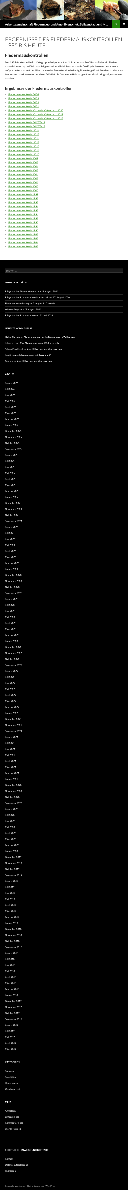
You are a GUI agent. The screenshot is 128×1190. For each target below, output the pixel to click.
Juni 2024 (10, 539)
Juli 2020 (9, 815)
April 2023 (10, 623)
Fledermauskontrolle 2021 (23, 106)
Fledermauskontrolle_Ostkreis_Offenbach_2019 (35, 114)
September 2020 (13, 803)
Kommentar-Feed (14, 1122)
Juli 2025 (9, 461)
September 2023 (13, 593)
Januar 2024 (11, 569)
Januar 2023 (11, 641)
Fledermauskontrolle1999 (23, 194)
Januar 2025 (11, 497)
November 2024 (13, 509)
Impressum (10, 1170)
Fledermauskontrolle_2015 (23, 134)
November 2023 (13, 581)
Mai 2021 (10, 755)
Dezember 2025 (13, 431)
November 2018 (13, 935)
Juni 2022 (10, 683)
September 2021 (13, 731)
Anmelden (10, 1110)
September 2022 (13, 665)
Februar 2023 (12, 635)
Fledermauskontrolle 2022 (23, 102)
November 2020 (13, 791)
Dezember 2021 (13, 719)
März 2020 (10, 839)
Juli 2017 (9, 1031)
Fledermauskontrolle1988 (23, 234)
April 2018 (10, 977)
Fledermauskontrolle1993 (23, 218)
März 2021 (10, 767)
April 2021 (10, 761)
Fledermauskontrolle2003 (23, 178)
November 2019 (13, 863)
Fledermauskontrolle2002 (23, 186)
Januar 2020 (11, 851)
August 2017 (11, 1025)
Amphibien (10, 1076)
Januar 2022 (11, 713)
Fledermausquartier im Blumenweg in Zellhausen (49, 337)
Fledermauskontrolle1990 (23, 230)
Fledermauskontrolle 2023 (23, 98)
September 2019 (13, 875)
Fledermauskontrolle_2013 (23, 142)
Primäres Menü (124, 24)
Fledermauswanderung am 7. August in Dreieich (30, 303)
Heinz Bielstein (12, 337)
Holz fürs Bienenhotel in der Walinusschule (37, 343)
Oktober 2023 (12, 587)
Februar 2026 (12, 419)
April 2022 (10, 695)
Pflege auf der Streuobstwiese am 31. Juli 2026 (29, 315)
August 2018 (11, 953)
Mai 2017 (10, 1037)
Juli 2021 (9, 743)
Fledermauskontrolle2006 (23, 166)
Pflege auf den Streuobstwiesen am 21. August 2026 (31, 291)
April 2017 (10, 1043)
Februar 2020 (12, 845)
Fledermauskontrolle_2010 (23, 154)
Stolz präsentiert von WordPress (41, 1186)
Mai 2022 (10, 689)
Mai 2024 (10, 545)
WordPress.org (13, 1128)
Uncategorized (12, 1088)
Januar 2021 (11, 779)
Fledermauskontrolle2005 (23, 170)
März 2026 (10, 413)
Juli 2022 (9, 677)
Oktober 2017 (12, 1013)
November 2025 (13, 437)
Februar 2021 (12, 773)
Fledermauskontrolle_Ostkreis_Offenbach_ (32, 110)
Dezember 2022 (13, 647)
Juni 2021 (10, 749)
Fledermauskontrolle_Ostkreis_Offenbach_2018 (35, 118)
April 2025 (10, 479)
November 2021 (13, 725)
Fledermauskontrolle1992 (23, 222)
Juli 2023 (9, 605)
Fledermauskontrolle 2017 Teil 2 (26, 126)
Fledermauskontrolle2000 (23, 190)
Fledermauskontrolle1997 (23, 202)
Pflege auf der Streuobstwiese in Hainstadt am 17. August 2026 (37, 297)
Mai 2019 (10, 899)
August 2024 (11, 527)
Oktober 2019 (12, 869)
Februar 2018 (12, 989)
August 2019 (11, 881)
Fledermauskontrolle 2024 (23, 94)
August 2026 (11, 383)
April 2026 (10, 407)
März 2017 (10, 1049)
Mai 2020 (10, 827)
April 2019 (10, 905)
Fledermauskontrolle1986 (23, 242)
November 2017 (13, 1007)
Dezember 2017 (13, 1001)
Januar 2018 (11, 995)
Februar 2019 (12, 917)
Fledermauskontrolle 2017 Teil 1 (26, 122)
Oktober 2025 (12, 443)
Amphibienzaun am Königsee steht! (45, 349)
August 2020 (11, 809)
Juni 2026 (10, 395)
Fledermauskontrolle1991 (23, 226)
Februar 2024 (12, 563)
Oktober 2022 (12, 659)
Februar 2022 (12, 707)
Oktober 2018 (12, 941)
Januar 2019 (11, 923)
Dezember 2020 (13, 785)
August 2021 (11, 737)
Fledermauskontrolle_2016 (23, 130)
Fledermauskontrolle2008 (23, 162)
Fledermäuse (11, 1082)
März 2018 (10, 983)
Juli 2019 (9, 887)
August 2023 (11, 599)
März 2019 (10, 911)
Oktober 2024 (12, 515)
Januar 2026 (11, 425)
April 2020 (10, 833)
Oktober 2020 (12, 797)
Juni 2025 (10, 467)
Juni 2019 (10, 893)
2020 (60, 110)
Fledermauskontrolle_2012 (23, 146)
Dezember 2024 (13, 503)
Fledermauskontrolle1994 (23, 214)
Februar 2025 (12, 491)
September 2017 (13, 1019)
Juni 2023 (10, 611)
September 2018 (13, 947)
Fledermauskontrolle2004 (23, 174)
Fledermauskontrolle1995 (23, 210)
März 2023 (10, 629)
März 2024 (10, 557)
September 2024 (13, 521)
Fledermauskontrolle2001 (23, 182)
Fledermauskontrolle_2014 (23, 138)
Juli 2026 (9, 389)
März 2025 (10, 485)
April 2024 (10, 551)
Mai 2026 (10, 401)
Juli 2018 (9, 959)
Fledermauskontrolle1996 (23, 206)
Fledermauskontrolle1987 (23, 238)
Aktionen (9, 1070)
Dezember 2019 (13, 857)
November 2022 (13, 653)
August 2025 (11, 455)
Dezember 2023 (13, 575)
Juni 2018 (10, 965)
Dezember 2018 (13, 929)
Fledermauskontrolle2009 (23, 158)
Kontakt (9, 1158)
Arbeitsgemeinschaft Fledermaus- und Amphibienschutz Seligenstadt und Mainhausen (57, 24)
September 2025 (13, 449)
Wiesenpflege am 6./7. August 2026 (23, 309)
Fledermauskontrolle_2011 (23, 150)
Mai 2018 (10, 971)
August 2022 (11, 671)
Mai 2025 (10, 473)
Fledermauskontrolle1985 (23, 246)
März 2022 (10, 701)
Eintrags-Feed (12, 1116)
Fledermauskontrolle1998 (23, 198)
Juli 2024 (9, 533)
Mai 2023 (10, 617)
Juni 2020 (10, 821)
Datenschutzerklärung (16, 1164)
